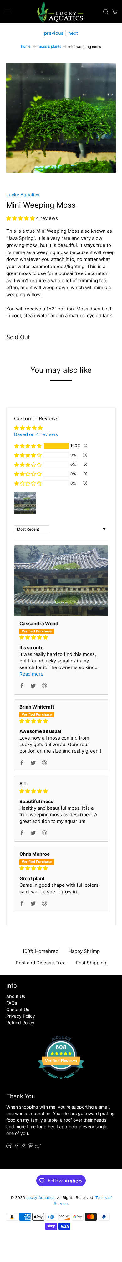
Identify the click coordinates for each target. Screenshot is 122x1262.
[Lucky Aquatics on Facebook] (16, 1146)
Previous (54, 33)
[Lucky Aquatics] (61, 12)
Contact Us (17, 1009)
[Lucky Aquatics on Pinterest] (30, 1146)
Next (73, 33)
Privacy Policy (20, 1016)
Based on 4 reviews (36, 434)
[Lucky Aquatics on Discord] (9, 1146)
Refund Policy (20, 1022)
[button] (21, 218)
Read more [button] (31, 674)
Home (26, 46)
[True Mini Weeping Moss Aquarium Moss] (61, 118)
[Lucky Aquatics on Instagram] (23, 1146)
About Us (15, 996)
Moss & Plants (49, 46)
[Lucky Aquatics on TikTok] (38, 1146)
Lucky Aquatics (22, 195)
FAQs (11, 1002)
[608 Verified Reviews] (61, 1082)
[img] (61, 637)
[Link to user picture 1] (61, 580)
